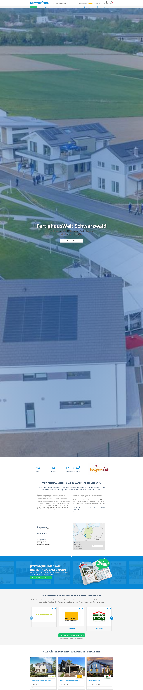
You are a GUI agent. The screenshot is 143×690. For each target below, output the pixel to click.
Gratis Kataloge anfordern (41, 578)
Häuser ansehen (77, 241)
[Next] (111, 618)
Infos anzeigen (65, 241)
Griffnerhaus (71, 628)
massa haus (44, 625)
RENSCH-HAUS (99, 628)
